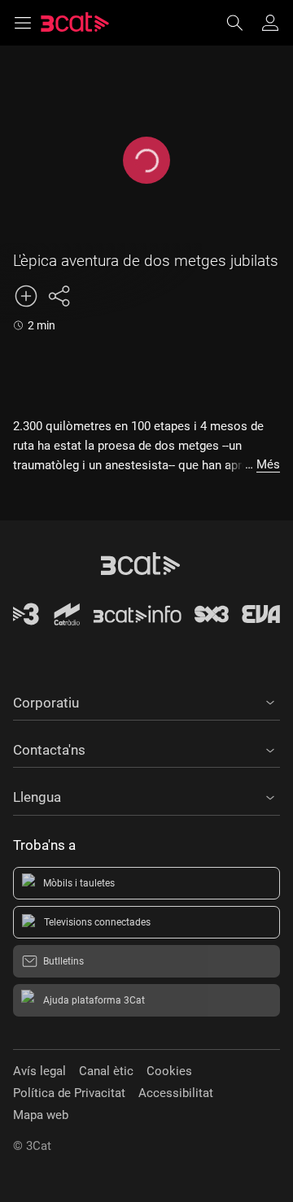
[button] (146, 700)
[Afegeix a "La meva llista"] (26, 296)
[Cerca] (242, 23)
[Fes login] (270, 23)
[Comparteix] (59, 296)
